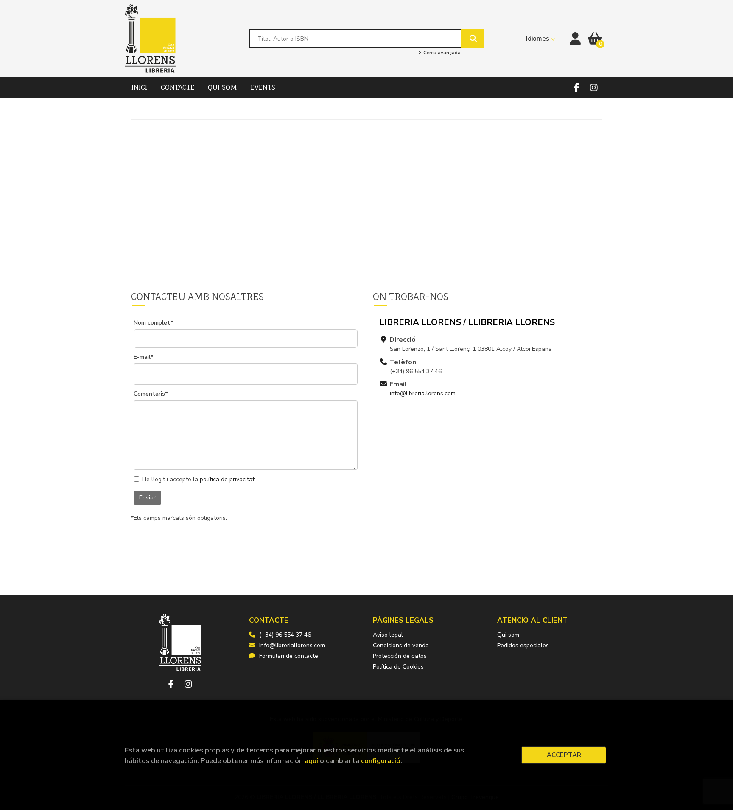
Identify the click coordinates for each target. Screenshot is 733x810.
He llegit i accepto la (198, 479)
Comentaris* (151, 394)
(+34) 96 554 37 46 (285, 635)
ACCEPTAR (564, 755)
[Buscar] (472, 38)
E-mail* (144, 357)
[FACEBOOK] (577, 87)
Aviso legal (388, 635)
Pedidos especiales (523, 645)
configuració (380, 761)
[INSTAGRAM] (594, 87)
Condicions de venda (401, 645)
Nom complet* (153, 323)
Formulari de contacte (288, 656)
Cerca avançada (441, 53)
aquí (311, 761)
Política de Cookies (398, 667)
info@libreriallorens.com (423, 393)
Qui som (508, 635)
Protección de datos (400, 656)
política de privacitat (227, 479)
